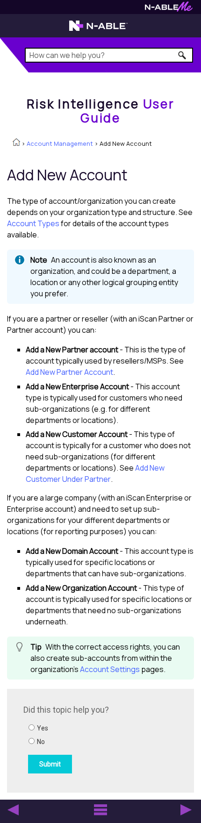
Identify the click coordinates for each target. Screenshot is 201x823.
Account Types (33, 223)
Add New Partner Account (69, 372)
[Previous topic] (13, 810)
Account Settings (110, 669)
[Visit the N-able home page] (98, 30)
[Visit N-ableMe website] (169, 9)
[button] (182, 55)
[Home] (16, 143)
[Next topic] (186, 810)
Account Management (60, 143)
